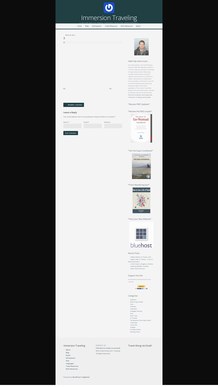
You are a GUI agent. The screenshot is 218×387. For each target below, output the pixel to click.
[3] (92, 63)
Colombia (133, 306)
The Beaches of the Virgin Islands (140, 320)
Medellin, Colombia (74, 105)
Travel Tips (133, 325)
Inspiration (133, 309)
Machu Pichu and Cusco (137, 268)
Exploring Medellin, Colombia (139, 266)
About (138, 26)
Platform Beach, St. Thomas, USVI (140, 257)
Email (86, 122)
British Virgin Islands (136, 302)
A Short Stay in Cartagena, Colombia (141, 264)
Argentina (133, 299)
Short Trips (133, 316)
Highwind (85, 377)
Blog (87, 26)
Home (79, 26)
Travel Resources (111, 26)
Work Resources (127, 26)
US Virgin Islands (135, 329)
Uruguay (132, 327)
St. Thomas (133, 318)
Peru (131, 313)
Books (68, 355)
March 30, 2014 (70, 35)
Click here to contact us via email (108, 348)
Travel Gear (133, 322)
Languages (70, 363)
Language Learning (136, 311)
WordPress (76, 377)
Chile (131, 304)
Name (66, 122)
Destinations (96, 26)
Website (107, 122)
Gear (67, 361)
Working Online (135, 332)
